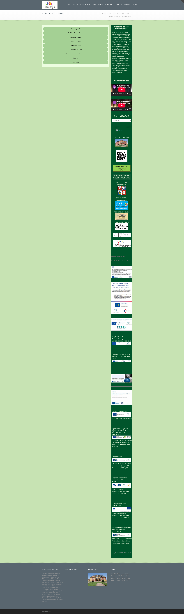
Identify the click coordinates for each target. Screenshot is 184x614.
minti (49, 611)
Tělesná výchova (75, 41)
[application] (121, 90)
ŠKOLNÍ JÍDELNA (98, 4)
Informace (119, 13)
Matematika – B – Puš (75, 49)
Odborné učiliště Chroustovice (109, 13)
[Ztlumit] (128, 94)
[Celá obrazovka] (130, 94)
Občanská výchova (75, 37)
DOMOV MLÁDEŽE (85, 4)
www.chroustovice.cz (122, 580)
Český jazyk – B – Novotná (75, 33)
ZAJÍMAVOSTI (137, 4)
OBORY (75, 4)
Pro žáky (125, 13)
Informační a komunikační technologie (75, 54)
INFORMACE (108, 4)
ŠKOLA (69, 4)
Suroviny (75, 58)
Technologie (75, 62)
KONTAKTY (127, 4)
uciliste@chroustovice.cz (124, 578)
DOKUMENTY (118, 4)
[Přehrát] (114, 94)
